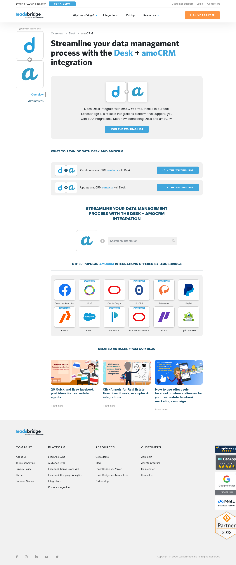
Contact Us (213, 4)
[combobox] (142, 241)
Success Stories (25, 481)
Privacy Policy (23, 469)
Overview (37, 94)
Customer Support (182, 4)
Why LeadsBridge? (83, 15)
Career (20, 475)
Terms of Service (25, 463)
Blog (98, 463)
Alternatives (36, 101)
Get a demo (102, 457)
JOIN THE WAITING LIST (126, 129)
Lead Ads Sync (56, 457)
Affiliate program (150, 463)
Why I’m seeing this (31, 29)
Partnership (102, 481)
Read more (57, 406)
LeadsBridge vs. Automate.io (112, 475)
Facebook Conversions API (63, 469)
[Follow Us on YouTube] (46, 557)
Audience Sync (56, 463)
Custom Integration (59, 487)
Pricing (130, 15)
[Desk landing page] (30, 45)
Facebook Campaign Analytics (65, 475)
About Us (21, 457)
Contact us (147, 475)
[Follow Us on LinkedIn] (36, 557)
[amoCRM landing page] (30, 74)
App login (146, 457)
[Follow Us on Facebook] (17, 557)
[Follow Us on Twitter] (57, 557)
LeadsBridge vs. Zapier (109, 469)
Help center (148, 469)
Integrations (110, 15)
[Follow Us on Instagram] (26, 557)
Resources (149, 15)
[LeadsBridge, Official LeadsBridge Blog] (30, 15)
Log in (200, 4)
